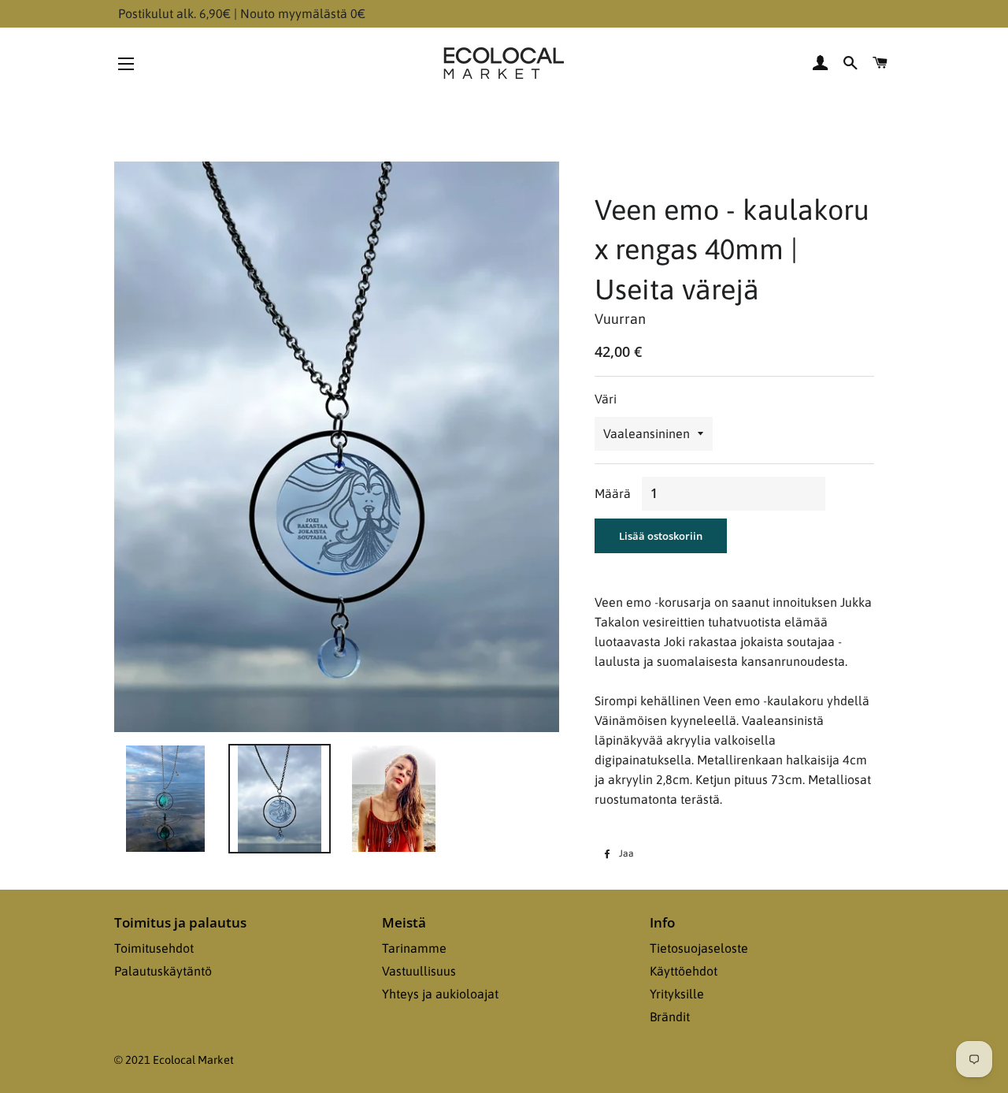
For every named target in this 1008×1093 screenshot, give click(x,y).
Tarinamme (414, 948)
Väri (606, 399)
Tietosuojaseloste (699, 948)
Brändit (670, 1016)
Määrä (613, 493)
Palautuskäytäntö (163, 971)
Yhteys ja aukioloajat (440, 994)
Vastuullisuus (419, 971)
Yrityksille (677, 994)
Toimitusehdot (154, 948)
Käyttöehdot (683, 971)
